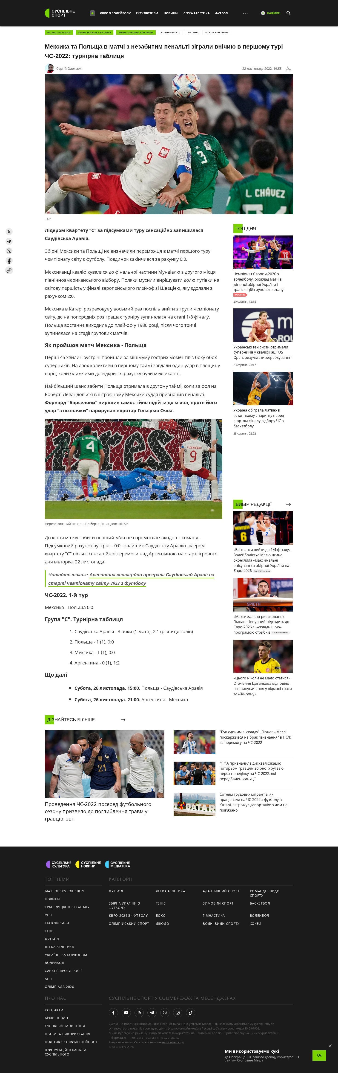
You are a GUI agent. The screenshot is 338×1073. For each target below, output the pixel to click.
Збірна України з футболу (124, 905)
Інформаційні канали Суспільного (65, 1052)
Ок (319, 1055)
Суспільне (171, 1037)
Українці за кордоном (66, 955)
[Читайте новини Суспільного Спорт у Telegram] (152, 1012)
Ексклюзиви (147, 13)
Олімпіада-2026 (59, 986)
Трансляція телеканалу (67, 907)
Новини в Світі (170, 32)
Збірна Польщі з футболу (94, 32)
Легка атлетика (196, 13)
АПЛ (48, 979)
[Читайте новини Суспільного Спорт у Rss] (139, 1012)
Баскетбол (260, 903)
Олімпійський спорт (129, 923)
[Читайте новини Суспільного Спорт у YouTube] (126, 1012)
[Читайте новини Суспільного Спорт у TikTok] (190, 1012)
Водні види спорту (221, 923)
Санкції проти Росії (63, 971)
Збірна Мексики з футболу (135, 32)
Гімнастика (214, 915)
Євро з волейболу (115, 13)
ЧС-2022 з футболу (59, 32)
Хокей (256, 923)
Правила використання (67, 1034)
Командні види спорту (265, 893)
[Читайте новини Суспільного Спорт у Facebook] (113, 1012)
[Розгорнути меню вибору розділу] (92, 13)
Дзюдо (162, 923)
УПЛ (48, 915)
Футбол (221, 13)
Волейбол (54, 962)
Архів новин (56, 1018)
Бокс (160, 915)
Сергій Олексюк (68, 68)
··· (245, 13)
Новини (171, 13)
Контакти (54, 1010)
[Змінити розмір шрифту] (288, 68)
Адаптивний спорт (221, 891)
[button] (9, 232)
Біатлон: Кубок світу (64, 891)
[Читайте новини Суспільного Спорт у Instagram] (177, 1012)
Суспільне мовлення (65, 1026)
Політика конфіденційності (72, 1042)
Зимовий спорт (218, 903)
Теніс (50, 931)
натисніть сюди (173, 1042)
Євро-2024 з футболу (128, 915)
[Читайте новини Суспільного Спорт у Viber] (164, 1012)
